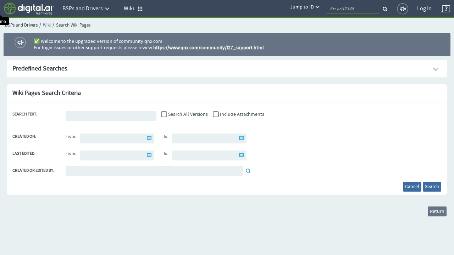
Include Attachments (242, 114)
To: (165, 137)
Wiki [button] (130, 8)
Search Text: (24, 114)
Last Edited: (23, 154)
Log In (424, 8)
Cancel (412, 186)
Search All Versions (188, 114)
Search (432, 186)
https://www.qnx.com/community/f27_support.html (208, 48)
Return (437, 211)
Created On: (24, 137)
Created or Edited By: (33, 171)
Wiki (47, 25)
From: (71, 137)
